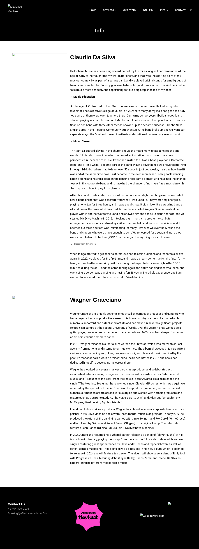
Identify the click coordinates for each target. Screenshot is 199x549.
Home (93, 10)
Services (108, 10)
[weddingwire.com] (165, 515)
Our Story (129, 10)
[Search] (191, 10)
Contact (180, 10)
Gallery (148, 10)
